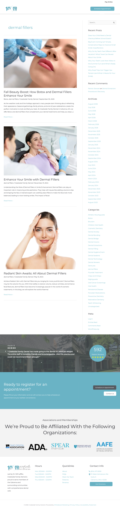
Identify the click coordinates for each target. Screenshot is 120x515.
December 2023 (94, 189)
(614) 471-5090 (48, 2)
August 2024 (93, 162)
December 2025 (94, 131)
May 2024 (91, 172)
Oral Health (92, 286)
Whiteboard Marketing (61, 505)
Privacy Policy (75, 505)
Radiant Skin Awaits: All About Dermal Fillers (35, 273)
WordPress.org (93, 329)
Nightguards (93, 279)
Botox (6, 99)
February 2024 (93, 182)
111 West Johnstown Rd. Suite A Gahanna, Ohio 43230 (99, 477)
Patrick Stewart (94, 88)
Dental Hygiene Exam (96, 252)
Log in (90, 319)
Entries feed (92, 322)
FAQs (64, 474)
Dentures (91, 266)
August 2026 (93, 104)
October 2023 (93, 196)
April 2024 (92, 175)
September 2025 (94, 141)
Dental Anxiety (93, 232)
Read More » (8, 117)
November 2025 (94, 134)
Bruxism (91, 222)
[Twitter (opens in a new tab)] (96, 2)
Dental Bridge (93, 238)
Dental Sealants (94, 255)
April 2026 (92, 117)
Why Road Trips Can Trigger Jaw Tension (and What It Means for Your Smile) (101, 73)
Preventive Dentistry (96, 296)
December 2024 (94, 148)
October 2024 (93, 155)
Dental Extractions (95, 245)
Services (54, 9)
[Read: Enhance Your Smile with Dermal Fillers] (40, 151)
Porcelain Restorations (96, 293)
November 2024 (94, 151)
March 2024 (92, 179)
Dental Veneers (94, 262)
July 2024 (91, 165)
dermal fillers (14, 99)
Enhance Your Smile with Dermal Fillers (31, 179)
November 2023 (94, 192)
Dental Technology (95, 259)
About (44, 9)
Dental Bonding (94, 235)
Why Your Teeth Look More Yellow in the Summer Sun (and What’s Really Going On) (101, 64)
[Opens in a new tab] (15, 447)
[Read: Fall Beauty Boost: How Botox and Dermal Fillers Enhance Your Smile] (40, 63)
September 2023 (94, 199)
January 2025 (93, 145)
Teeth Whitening (94, 303)
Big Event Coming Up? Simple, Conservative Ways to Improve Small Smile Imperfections (102, 45)
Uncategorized (93, 306)
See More (102, 13)
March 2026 (92, 121)
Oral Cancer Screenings (96, 283)
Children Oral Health (95, 225)
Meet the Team (68, 477)
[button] (108, 2)
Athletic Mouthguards (96, 215)
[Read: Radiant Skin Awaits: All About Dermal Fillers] (40, 240)
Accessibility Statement (88, 505)
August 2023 (93, 202)
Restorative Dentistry (96, 300)
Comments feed (94, 326)
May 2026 (91, 114)
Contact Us (83, 9)
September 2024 (94, 158)
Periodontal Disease (95, 289)
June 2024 (92, 168)
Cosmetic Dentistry (95, 228)
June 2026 (92, 111)
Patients (64, 9)
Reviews (74, 9)
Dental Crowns (93, 242)
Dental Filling (93, 249)
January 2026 (93, 128)
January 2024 (93, 185)
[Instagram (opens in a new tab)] (98, 2)
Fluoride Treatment (95, 272)
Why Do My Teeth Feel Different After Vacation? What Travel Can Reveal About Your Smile (102, 54)
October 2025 (93, 138)
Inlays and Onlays (94, 276)
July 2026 (91, 107)
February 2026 (93, 124)
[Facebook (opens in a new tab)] (93, 2)
